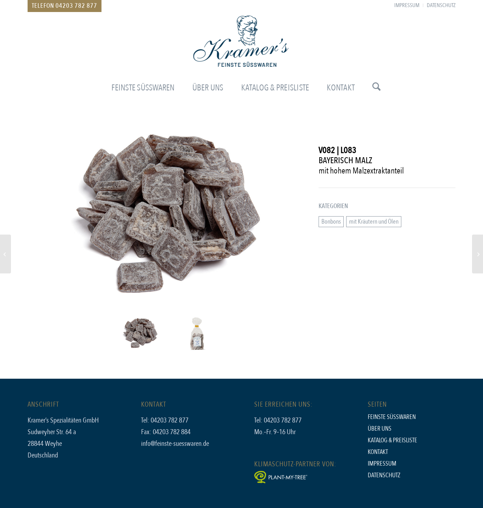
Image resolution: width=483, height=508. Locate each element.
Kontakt (378, 452)
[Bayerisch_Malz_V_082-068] (197, 333)
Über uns (379, 428)
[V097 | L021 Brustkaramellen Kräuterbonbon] (477, 254)
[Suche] (371, 88)
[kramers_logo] (241, 47)
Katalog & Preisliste (392, 440)
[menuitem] (407, 5)
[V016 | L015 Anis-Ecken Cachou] (5, 254)
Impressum (382, 463)
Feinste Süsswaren (392, 417)
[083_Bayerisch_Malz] (169, 217)
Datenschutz (384, 475)
